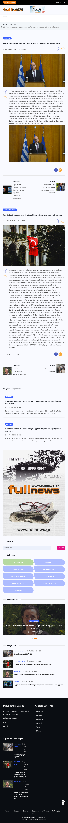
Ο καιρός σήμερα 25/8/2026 (23, 654)
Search (61, 548)
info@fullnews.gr (11, 718)
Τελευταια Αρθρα (49, 583)
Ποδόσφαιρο (18, 576)
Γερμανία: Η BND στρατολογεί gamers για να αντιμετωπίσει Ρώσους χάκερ (38, 685)
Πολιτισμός (18, 583)
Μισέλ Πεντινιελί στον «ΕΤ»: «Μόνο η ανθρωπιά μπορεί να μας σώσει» (34, 626)
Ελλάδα (18, 569)
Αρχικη (7, 811)
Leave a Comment (12, 354)
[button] (30, 638)
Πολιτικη (13, 24)
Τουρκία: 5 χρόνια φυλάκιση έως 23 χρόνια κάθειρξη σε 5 (32, 664)
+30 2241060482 (11, 715)
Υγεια (18, 590)
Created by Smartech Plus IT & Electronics (34, 820)
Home (5, 24)
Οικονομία (49, 569)
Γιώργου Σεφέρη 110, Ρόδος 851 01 (17, 711)
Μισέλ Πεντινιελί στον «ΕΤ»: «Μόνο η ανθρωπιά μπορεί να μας (34, 674)
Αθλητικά (18, 562)
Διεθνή (49, 562)
